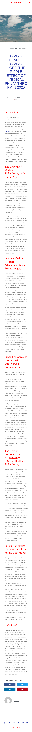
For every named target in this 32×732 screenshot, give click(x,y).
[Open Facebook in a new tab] (5, 723)
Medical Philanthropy (17, 48)
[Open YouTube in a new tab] (27, 723)
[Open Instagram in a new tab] (14, 723)
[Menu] (29, 2)
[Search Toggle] (2, 2)
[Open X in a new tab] (9, 723)
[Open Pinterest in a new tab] (23, 723)
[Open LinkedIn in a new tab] (18, 723)
